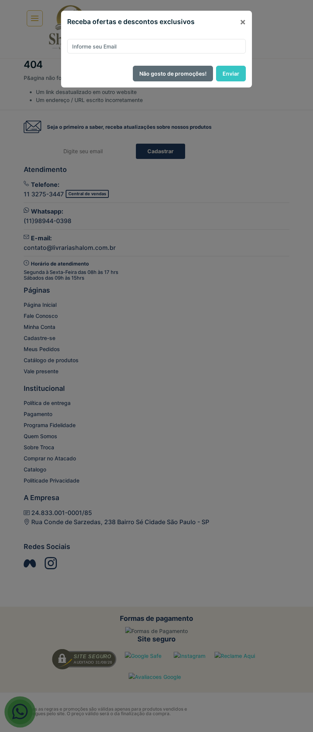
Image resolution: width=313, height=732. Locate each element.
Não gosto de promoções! (173, 73)
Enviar (231, 73)
